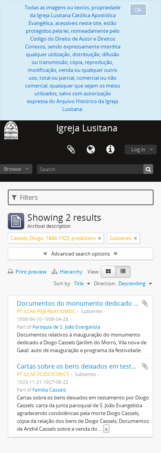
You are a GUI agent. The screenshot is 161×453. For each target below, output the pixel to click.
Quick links (110, 149)
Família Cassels (49, 390)
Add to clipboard (145, 303)
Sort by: (63, 283)
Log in (138, 149)
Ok (138, 9)
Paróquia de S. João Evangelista (66, 327)
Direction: (105, 283)
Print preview (30, 271)
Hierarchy (71, 271)
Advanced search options (80, 253)
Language (90, 149)
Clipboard (71, 149)
